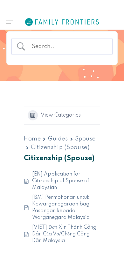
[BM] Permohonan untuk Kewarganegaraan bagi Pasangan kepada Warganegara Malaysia (61, 207)
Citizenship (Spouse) (60, 147)
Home (32, 139)
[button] (9, 22)
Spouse (85, 139)
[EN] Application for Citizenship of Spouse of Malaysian (60, 181)
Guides (58, 139)
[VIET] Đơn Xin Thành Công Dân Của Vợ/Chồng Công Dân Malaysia (64, 234)
